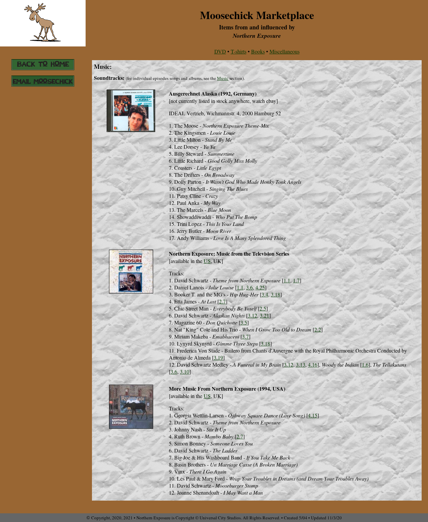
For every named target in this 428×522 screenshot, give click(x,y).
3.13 (300, 364)
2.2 (317, 329)
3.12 (252, 315)
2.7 (222, 301)
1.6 (365, 364)
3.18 (275, 294)
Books (258, 51)
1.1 (287, 280)
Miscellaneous (285, 51)
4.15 (312, 415)
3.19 (218, 357)
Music (222, 78)
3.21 (264, 315)
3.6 (249, 287)
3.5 (243, 322)
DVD (220, 51)
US (207, 260)
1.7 (296, 280)
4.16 (312, 364)
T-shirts (238, 51)
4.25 (260, 287)
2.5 (262, 308)
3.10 (184, 371)
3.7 (245, 336)
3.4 (264, 294)
